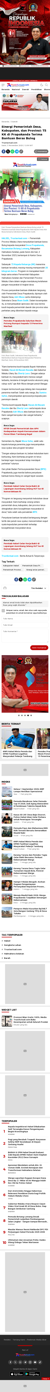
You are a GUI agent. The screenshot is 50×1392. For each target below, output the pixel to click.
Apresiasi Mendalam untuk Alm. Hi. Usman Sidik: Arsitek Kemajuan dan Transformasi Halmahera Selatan (25, 1167)
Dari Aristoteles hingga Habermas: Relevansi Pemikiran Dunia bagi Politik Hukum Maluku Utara (26, 1193)
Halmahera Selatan (14, 954)
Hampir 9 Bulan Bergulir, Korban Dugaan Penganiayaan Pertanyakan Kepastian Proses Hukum (29, 885)
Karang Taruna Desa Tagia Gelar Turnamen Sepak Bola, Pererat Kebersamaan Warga (29, 870)
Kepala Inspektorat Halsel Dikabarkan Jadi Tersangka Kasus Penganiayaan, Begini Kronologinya (26, 1129)
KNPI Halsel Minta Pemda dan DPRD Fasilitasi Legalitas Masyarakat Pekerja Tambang (17, 753)
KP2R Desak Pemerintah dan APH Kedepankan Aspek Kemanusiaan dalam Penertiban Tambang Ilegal (24, 431)
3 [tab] (25, 715)
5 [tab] (31, 715)
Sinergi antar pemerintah (37, 570)
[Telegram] (17, 151)
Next (47, 33)
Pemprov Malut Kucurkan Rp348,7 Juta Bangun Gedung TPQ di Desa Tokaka (30, 911)
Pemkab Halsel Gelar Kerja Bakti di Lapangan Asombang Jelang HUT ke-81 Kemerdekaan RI (24, 489)
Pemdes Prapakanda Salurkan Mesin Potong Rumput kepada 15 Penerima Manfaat (23, 324)
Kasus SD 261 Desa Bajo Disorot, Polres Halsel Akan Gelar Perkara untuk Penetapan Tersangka (30, 817)
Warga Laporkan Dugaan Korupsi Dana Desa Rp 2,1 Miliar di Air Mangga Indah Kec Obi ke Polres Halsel (27, 1180)
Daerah (14, 122)
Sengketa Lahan (12, 945)
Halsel (7, 941)
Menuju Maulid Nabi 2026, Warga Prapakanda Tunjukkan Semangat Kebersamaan (30, 897)
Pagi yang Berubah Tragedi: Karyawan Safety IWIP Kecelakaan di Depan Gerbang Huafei (27, 1141)
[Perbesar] (25, 223)
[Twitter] (8, 151)
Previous (3, 33)
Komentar (42, 151)
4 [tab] (28, 715)
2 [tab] (22, 715)
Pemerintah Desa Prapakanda (32, 566)
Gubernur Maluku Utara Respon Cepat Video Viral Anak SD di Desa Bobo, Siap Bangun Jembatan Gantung (27, 1206)
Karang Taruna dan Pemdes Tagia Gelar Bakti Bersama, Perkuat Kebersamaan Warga (30, 857)
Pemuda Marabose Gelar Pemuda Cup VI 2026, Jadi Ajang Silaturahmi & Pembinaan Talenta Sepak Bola (31, 803)
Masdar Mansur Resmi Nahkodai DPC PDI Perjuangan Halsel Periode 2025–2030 (28, 1230)
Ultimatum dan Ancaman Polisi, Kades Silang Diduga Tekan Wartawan (27, 1241)
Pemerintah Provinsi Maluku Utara (13, 570)
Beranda (5, 122)
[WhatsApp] (12, 151)
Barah (7, 958)
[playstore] (32, 1374)
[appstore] (17, 1374)
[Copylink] (21, 151)
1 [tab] (19, 715)
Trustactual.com (9, 143)
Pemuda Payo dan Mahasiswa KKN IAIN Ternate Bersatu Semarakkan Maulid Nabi (31, 830)
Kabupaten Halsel (11, 566)
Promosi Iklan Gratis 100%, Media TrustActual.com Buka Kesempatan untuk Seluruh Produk (31, 1019)
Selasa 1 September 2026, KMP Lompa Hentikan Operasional (29, 790)
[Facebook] (4, 151)
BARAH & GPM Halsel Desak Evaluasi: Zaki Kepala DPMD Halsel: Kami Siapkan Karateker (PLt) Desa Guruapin (27, 1154)
